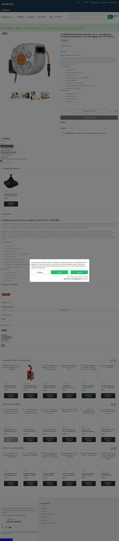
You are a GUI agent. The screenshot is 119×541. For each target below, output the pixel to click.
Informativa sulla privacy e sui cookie (77, 277)
